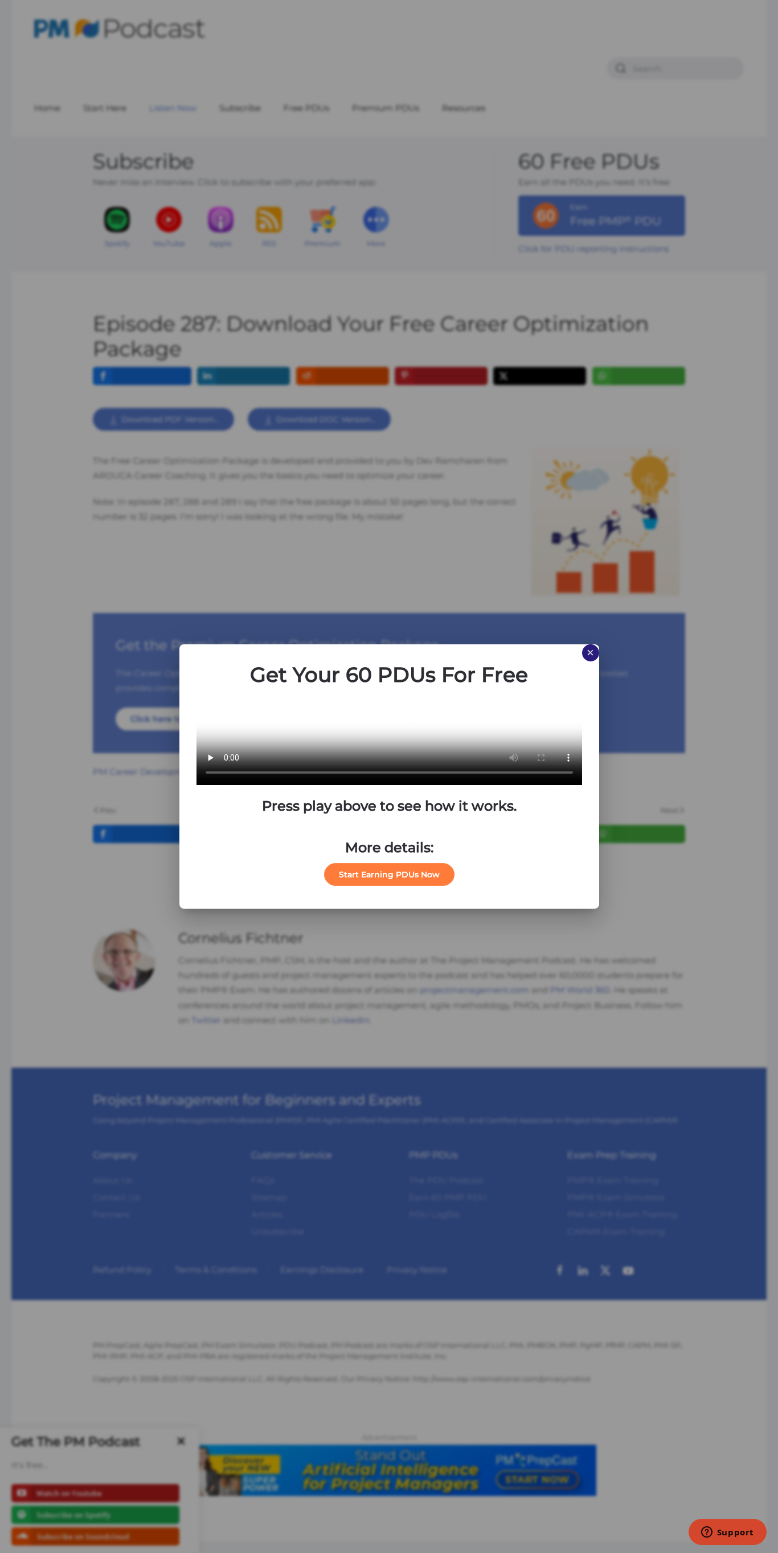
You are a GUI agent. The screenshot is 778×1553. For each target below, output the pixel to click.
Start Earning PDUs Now (389, 874)
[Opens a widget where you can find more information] (727, 1533)
